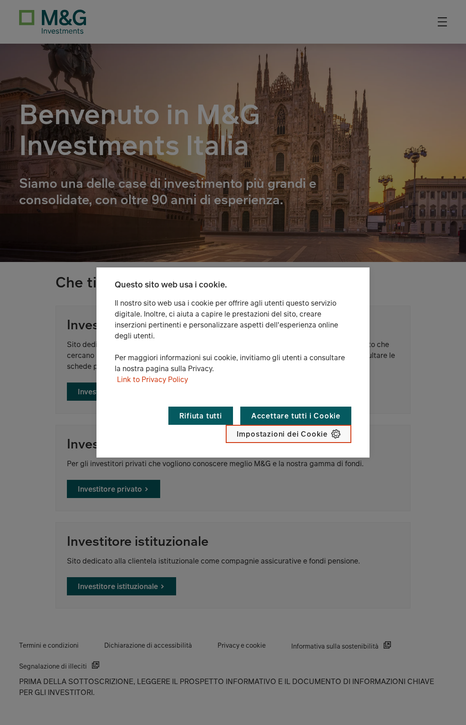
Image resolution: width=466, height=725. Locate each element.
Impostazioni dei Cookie (282, 434)
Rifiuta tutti (200, 416)
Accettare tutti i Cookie (295, 416)
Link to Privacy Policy (152, 379)
